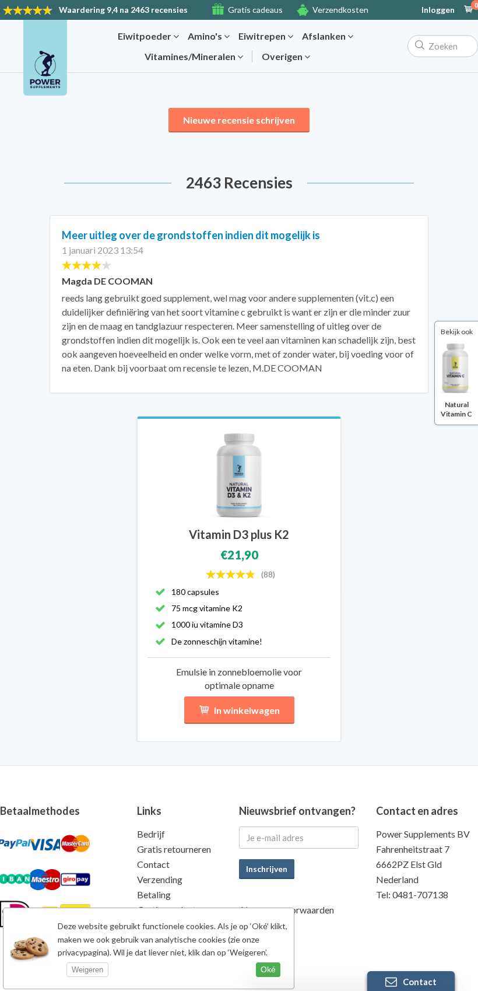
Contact (153, 864)
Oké (268, 969)
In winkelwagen (247, 710)
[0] (468, 9)
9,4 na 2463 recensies (123, 10)
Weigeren (87, 969)
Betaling (154, 894)
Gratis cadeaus (255, 10)
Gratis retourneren (174, 849)
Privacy (254, 924)
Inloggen (438, 10)
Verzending (159, 879)
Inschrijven (266, 869)
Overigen (283, 56)
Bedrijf (151, 833)
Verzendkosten (340, 10)
